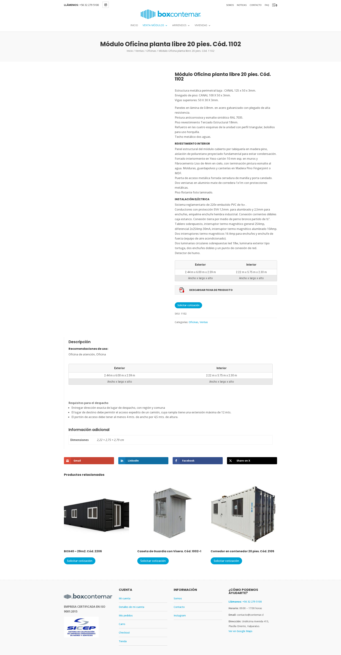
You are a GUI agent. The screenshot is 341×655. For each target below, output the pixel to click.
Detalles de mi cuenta (131, 607)
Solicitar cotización (188, 305)
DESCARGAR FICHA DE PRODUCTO (211, 290)
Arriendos (179, 25)
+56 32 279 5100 (89, 5)
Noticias (242, 5)
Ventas (139, 50)
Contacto (256, 5)
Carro (122, 624)
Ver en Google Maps (240, 631)
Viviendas (201, 25)
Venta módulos (153, 25)
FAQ (267, 5)
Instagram (180, 615)
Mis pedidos (126, 615)
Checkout (124, 632)
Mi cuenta (124, 598)
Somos (230, 5)
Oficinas (151, 50)
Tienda (123, 641)
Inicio (134, 25)
